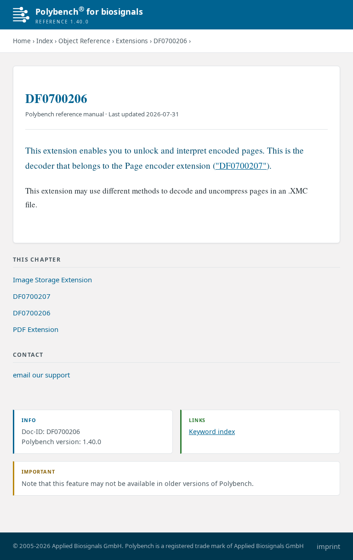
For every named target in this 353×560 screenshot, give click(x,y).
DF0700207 (32, 296)
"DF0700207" (241, 165)
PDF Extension (35, 329)
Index (44, 40)
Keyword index (212, 431)
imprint (328, 546)
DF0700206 (170, 40)
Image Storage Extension (52, 279)
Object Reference (84, 40)
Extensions (132, 40)
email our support (41, 374)
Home (22, 40)
